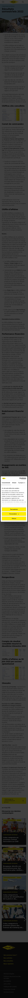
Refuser (14, 518)
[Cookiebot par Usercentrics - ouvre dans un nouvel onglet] (19, 478)
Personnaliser (13, 514)
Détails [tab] (14, 482)
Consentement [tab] (6, 482)
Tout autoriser (14, 509)
